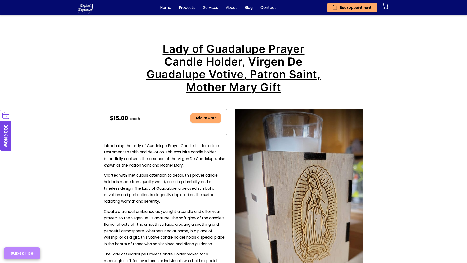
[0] (385, 6)
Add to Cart (206, 118)
